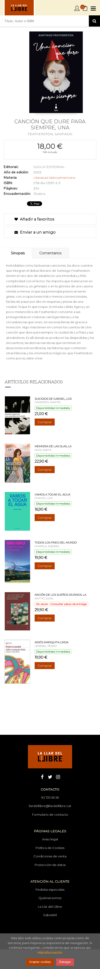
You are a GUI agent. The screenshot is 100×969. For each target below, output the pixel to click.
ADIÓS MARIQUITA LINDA (51, 642)
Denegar (65, 962)
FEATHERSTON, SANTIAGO (50, 134)
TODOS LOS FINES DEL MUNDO (56, 542)
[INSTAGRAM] (57, 776)
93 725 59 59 (50, 797)
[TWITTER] (50, 776)
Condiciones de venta (50, 856)
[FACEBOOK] (42, 776)
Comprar (44, 422)
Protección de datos (50, 865)
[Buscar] (94, 21)
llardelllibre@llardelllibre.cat (50, 806)
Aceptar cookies (40, 962)
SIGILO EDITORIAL (49, 167)
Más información (50, 952)
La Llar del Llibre (50, 906)
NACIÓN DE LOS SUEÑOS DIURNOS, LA (60, 594)
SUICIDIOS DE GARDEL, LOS (53, 398)
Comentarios (50, 253)
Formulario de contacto (50, 814)
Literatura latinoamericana (54, 177)
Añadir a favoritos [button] (36, 219)
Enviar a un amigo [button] (37, 232)
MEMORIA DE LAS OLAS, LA (53, 446)
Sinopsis (18, 253)
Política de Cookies (50, 848)
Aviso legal (50, 839)
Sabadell (50, 915)
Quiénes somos (50, 898)
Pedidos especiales (50, 889)
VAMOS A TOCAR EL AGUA (52, 494)
